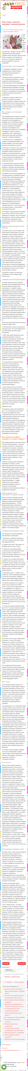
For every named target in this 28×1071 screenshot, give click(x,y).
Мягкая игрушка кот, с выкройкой (14, 1032)
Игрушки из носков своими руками (15, 1039)
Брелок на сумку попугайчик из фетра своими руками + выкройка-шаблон (15, 991)
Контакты (4, 1048)
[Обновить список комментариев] (10, 967)
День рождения (6, 1044)
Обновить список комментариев (14, 974)
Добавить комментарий (12, 976)
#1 (5, 969)
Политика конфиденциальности (11, 1050)
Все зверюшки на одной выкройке (15, 1017)
